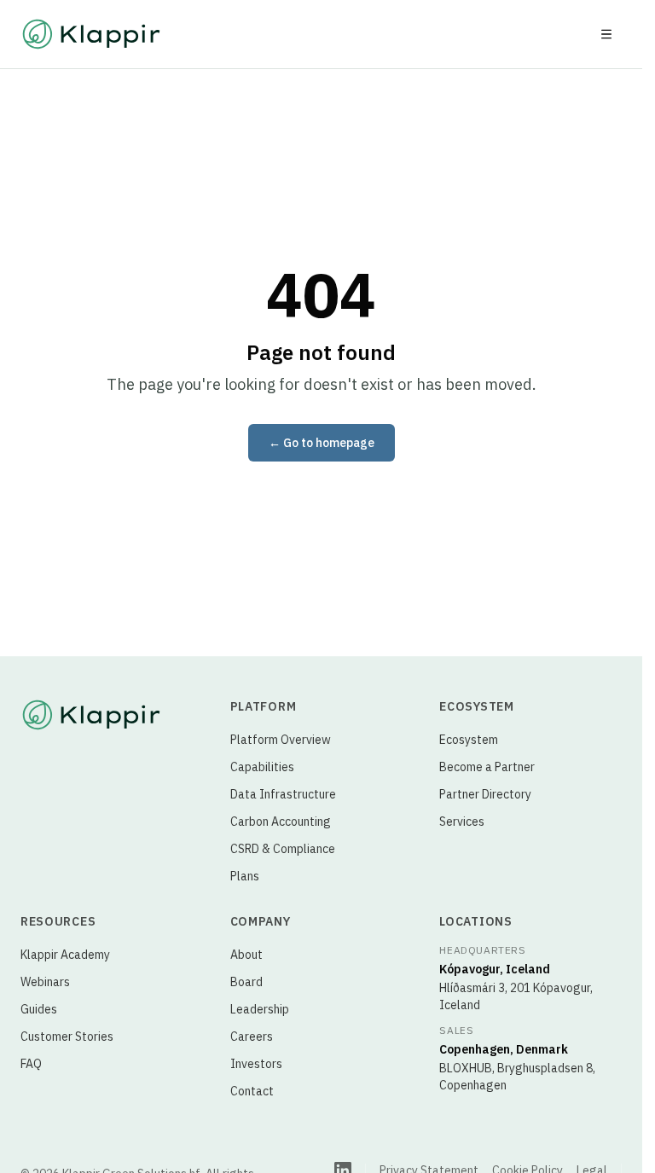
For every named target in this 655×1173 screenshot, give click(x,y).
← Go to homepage (321, 442)
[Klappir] (91, 715)
